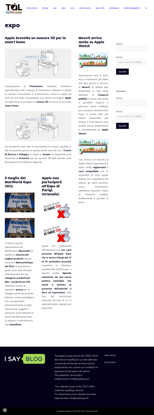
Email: (119, 57)
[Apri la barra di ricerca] (146, 8)
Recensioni (114, 8)
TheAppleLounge (63, 355)
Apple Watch (85, 8)
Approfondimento (132, 8)
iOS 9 (72, 8)
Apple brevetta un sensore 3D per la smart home (35, 40)
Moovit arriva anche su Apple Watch (91, 42)
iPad (63, 8)
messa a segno (58, 94)
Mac (55, 8)
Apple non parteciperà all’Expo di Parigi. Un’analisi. (52, 186)
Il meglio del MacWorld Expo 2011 (18, 182)
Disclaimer (110, 362)
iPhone (45, 8)
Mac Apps (100, 8)
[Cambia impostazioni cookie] (4, 410)
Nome (119, 43)
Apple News (32, 8)
